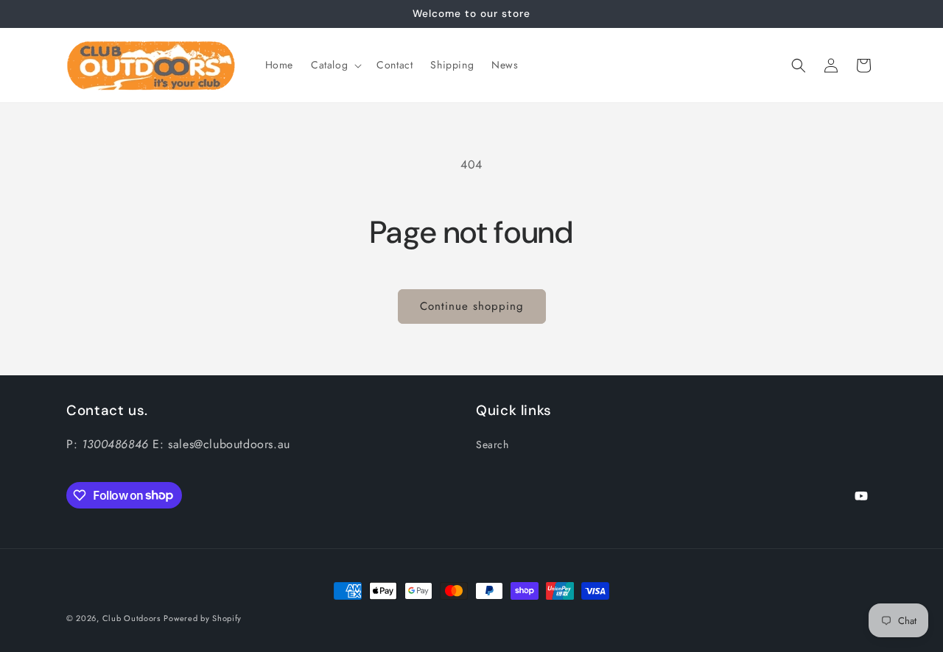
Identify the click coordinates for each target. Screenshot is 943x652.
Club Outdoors (131, 618)
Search (492, 444)
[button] (335, 64)
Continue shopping (472, 306)
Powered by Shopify (203, 618)
